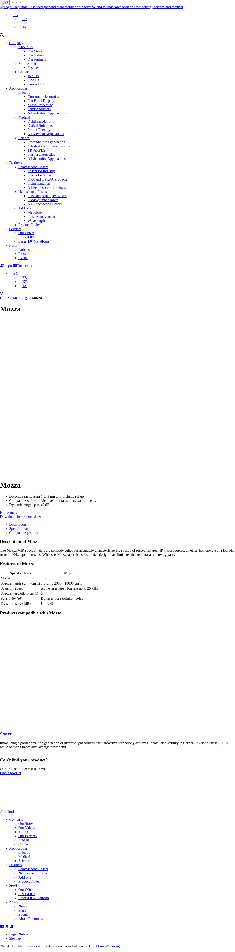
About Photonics (30, 919)
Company (16, 43)
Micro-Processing (40, 105)
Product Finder (29, 225)
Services (15, 229)
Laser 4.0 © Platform (33, 241)
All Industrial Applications (47, 113)
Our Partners (37, 59)
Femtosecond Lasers (33, 167)
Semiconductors (39, 109)
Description (17, 524)
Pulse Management (41, 216)
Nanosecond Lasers (32, 192)
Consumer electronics (43, 97)
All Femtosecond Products (47, 187)
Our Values (36, 55)
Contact (24, 72)
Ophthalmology (39, 121)
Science (24, 138)
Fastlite (33, 68)
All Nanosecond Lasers (45, 204)
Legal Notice (18, 934)
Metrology (35, 212)
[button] (13, 15)
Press (22, 254)
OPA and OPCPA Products (47, 179)
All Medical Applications (46, 134)
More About (27, 63)
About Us (25, 47)
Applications (18, 88)
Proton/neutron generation (46, 142)
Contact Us (36, 84)
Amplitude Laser (23, 946)
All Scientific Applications (47, 159)
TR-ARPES (36, 150)
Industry (24, 92)
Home (4, 298)
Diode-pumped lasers (43, 200)
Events (23, 258)
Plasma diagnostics (41, 154)
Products (15, 163)
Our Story (35, 51)
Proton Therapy (39, 130)
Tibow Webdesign (108, 946)
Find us (23, 840)
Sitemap (15, 938)
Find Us (33, 80)
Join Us (33, 76)
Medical (24, 117)
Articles (24, 249)
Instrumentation (39, 183)
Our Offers (26, 233)
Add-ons (24, 208)
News (13, 245)
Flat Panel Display (41, 101)
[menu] (6, 36)
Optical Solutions (40, 125)
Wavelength (36, 221)
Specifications (19, 529)
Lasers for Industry (41, 171)
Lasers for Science (41, 175)
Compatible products (24, 533)
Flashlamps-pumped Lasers (47, 196)
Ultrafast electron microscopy (49, 146)
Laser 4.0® (26, 237)
